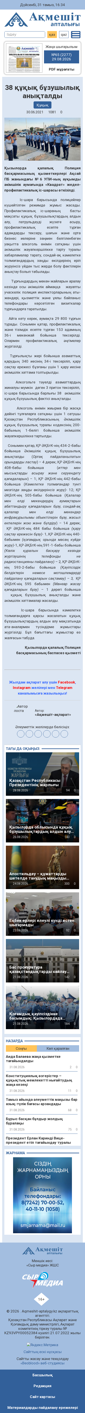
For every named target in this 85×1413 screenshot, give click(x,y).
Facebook (66, 682)
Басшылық (42, 1375)
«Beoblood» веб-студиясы (42, 1363)
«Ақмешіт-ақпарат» (53, 714)
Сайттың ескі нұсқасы (43, 1352)
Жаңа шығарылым (61, 53)
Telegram (64, 687)
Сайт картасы (42, 1397)
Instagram (22, 687)
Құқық (42, 105)
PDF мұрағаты (61, 69)
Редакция (42, 1386)
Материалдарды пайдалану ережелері (42, 1407)
